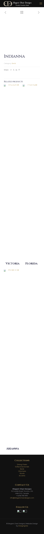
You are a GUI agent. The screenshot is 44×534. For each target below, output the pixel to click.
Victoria (12, 263)
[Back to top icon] (39, 529)
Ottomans (22, 471)
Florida (31, 263)
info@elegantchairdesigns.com (22, 498)
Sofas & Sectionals (22, 467)
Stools (22, 473)
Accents (22, 476)
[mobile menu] (41, 4)
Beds (14, 63)
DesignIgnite (23, 526)
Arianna (12, 449)
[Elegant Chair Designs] (17, 3)
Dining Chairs (22, 464)
